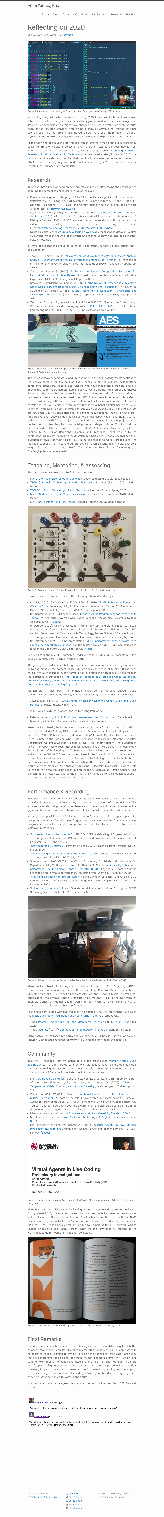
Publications (99, 14)
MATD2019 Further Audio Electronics (52, 501)
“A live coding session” (44, 888)
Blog (55, 14)
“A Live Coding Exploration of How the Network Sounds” (64, 853)
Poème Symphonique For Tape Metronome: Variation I (72, 1021)
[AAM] (110, 306)
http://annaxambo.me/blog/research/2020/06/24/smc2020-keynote (71, 228)
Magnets (43, 1029)
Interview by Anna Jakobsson (48, 1078)
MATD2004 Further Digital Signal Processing (57, 494)
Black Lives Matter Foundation (50, 1015)
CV (75, 14)
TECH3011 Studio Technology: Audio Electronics (59, 490)
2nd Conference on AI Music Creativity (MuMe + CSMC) (97, 1113)
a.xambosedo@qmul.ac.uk (42, 1497)
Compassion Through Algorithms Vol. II (83, 1029)
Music (84, 14)
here (48, 239)
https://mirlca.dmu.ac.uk (61, 208)
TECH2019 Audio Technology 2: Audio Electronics (62, 482)
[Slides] (56, 621)
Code (65, 14)
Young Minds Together (88, 1015)
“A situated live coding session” (51, 834)
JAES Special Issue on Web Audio (78, 231)
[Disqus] (82, 1437)
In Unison (125, 1021)
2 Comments (66, 34)
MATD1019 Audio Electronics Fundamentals (56, 478)
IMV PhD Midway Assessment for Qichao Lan (85, 717)
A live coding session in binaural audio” (55, 876)
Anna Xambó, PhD (44, 5)
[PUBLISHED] (97, 306)
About (45, 14)
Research (116, 14)
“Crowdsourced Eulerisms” (46, 845)
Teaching (131, 14)
